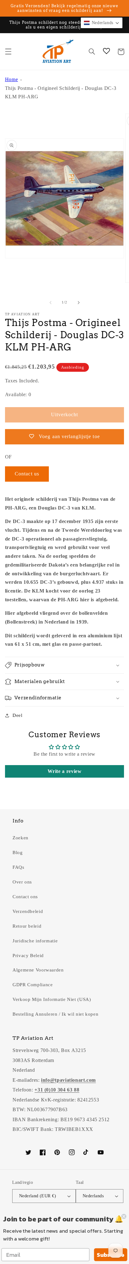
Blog (18, 852)
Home (11, 79)
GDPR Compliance (33, 984)
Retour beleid (27, 926)
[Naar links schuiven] (50, 302)
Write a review (65, 771)
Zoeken (20, 837)
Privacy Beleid (28, 955)
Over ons (22, 881)
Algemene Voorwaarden (38, 969)
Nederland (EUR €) (37, 1196)
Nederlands (93, 1196)
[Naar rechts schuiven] (78, 302)
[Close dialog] (123, 1216)
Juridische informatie (35, 940)
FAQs (18, 867)
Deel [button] (18, 715)
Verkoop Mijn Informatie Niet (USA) (52, 999)
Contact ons (25, 896)
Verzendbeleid (28, 911)
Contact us (27, 473)
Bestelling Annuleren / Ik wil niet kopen (55, 1014)
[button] (8, 51)
